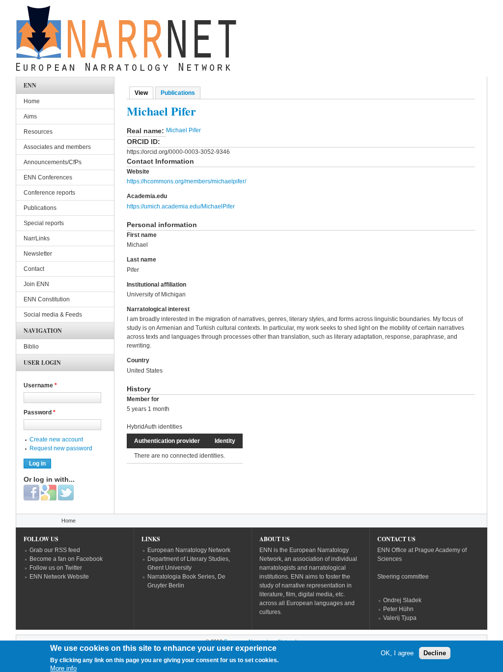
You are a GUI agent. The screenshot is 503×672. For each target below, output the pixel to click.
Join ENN (36, 284)
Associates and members (57, 147)
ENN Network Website (59, 576)
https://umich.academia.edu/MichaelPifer (181, 206)
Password (40, 412)
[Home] (126, 41)
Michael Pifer (183, 130)
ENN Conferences (48, 177)
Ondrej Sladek (402, 600)
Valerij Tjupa (400, 617)
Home (32, 101)
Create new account (56, 439)
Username (40, 385)
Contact (34, 268)
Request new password (60, 448)
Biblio (31, 346)
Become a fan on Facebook (66, 558)
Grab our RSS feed (54, 550)
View (144, 92)
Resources (38, 131)
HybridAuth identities (154, 426)
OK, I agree (397, 653)
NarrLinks (37, 238)
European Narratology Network (188, 550)
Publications (178, 92)
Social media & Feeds (53, 314)
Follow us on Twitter (55, 567)
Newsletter (38, 253)
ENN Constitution (47, 299)
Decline (434, 653)
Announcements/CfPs (53, 162)
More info (63, 668)
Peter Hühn (398, 609)
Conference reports (49, 192)
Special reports (44, 223)
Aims (30, 116)
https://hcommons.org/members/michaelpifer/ (186, 181)
